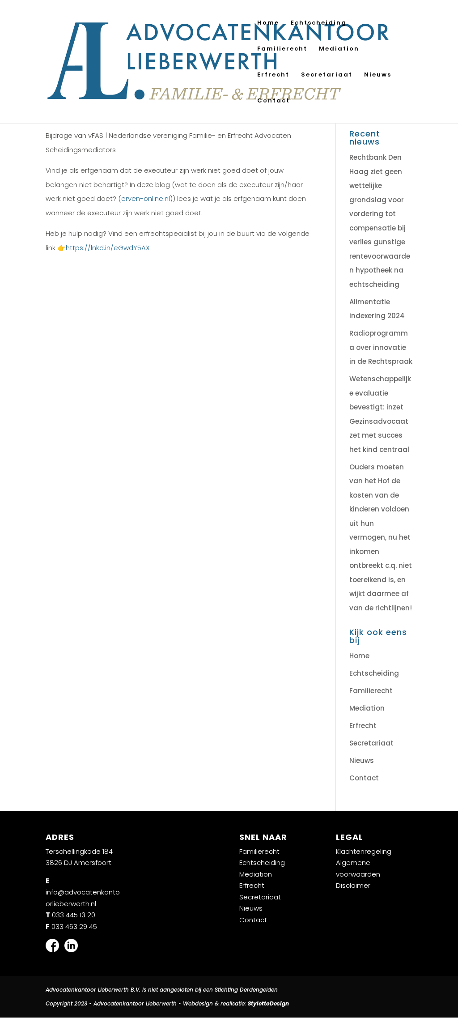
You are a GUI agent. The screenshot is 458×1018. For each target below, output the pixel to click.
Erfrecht (273, 75)
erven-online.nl (145, 198)
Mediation (339, 49)
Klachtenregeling (363, 851)
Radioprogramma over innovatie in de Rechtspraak (380, 347)
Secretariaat (326, 75)
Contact (273, 101)
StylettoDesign (268, 1003)
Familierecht (282, 49)
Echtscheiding (319, 23)
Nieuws (377, 75)
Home (268, 23)
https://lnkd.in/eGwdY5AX (108, 247)
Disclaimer (353, 885)
